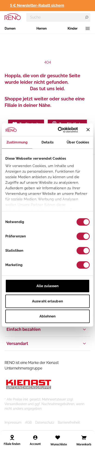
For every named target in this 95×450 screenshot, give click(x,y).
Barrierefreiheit (69, 422)
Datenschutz (44, 422)
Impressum (13, 422)
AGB (28, 422)
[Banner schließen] (88, 129)
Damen (10, 28)
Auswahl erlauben (47, 301)
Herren (41, 28)
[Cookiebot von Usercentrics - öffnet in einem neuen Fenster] (59, 130)
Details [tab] (47, 142)
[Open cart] (84, 437)
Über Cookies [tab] (78, 142)
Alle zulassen (47, 286)
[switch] (83, 236)
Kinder (72, 28)
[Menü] (87, 28)
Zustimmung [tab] (17, 142)
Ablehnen (47, 316)
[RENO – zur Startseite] (13, 16)
